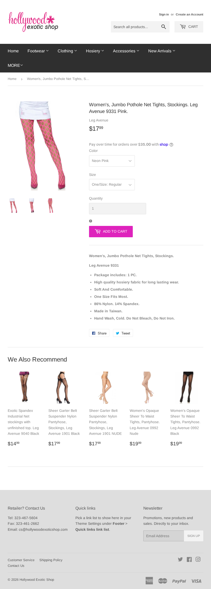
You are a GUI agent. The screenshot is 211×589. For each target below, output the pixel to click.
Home (13, 51)
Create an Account (189, 14)
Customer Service (21, 560)
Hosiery (93, 51)
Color (93, 151)
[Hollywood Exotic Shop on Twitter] (180, 560)
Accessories (124, 51)
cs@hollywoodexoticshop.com (43, 529)
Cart (192, 26)
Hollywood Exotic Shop (37, 580)
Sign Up (193, 536)
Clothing (66, 51)
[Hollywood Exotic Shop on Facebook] (189, 560)
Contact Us (16, 566)
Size (92, 175)
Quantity (96, 198)
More (14, 65)
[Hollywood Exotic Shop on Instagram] (198, 560)
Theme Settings (88, 523)
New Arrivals (160, 51)
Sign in (164, 14)
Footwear (37, 51)
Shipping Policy (51, 560)
